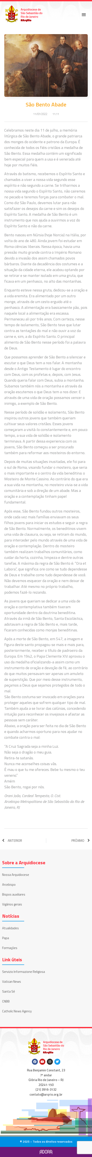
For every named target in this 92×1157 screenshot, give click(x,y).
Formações (9, 947)
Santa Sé (8, 991)
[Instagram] (50, 1062)
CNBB (6, 1001)
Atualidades (10, 928)
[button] (83, 14)
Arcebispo (9, 884)
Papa (5, 938)
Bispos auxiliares (13, 894)
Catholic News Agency (17, 1011)
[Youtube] (42, 1062)
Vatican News (11, 981)
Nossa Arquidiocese (15, 874)
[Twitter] (57, 1062)
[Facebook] (35, 1062)
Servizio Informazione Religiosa (23, 971)
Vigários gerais (12, 904)
